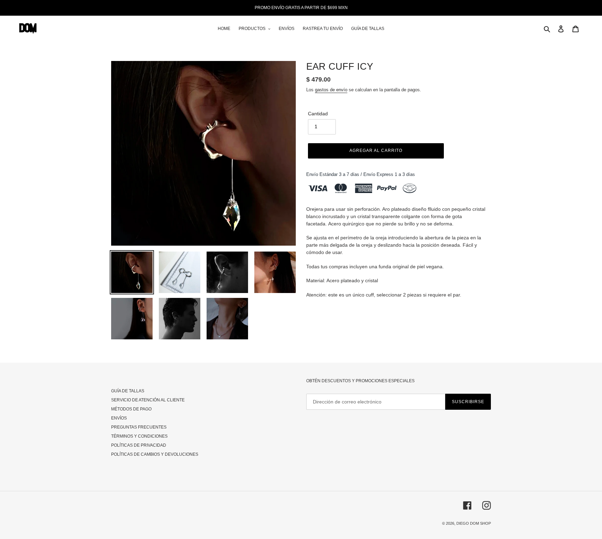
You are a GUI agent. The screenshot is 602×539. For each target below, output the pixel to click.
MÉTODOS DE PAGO (131, 409)
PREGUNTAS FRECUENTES (139, 427)
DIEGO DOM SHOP (473, 523)
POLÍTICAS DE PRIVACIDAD (138, 445)
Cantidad (318, 113)
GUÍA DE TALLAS (127, 390)
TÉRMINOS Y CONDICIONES (139, 436)
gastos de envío (331, 89)
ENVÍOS (119, 418)
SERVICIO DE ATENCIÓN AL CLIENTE (148, 400)
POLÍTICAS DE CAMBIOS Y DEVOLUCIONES (154, 454)
